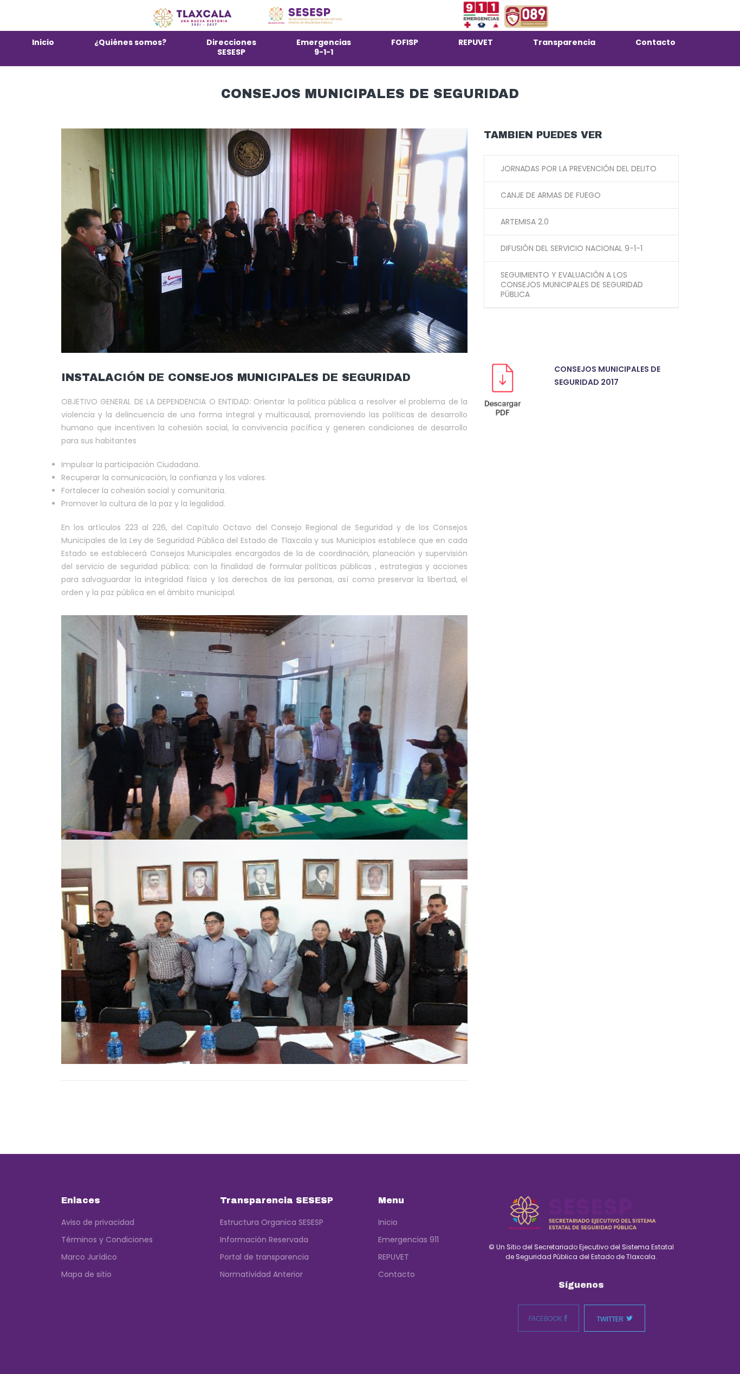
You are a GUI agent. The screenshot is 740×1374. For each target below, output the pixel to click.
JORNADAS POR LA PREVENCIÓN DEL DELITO (579, 168)
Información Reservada (264, 1239)
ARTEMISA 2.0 (525, 221)
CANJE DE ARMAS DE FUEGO (551, 195)
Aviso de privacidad (97, 1222)
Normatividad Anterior (261, 1274)
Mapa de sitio (86, 1274)
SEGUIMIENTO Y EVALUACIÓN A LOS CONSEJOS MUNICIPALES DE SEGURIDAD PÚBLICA (572, 284)
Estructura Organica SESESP (271, 1222)
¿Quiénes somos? (130, 42)
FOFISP (404, 42)
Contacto (655, 42)
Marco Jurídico (89, 1257)
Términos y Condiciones (107, 1239)
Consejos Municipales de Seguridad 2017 (607, 376)
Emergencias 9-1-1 (323, 47)
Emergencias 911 (408, 1239)
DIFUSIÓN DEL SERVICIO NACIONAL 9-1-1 (571, 248)
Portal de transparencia (264, 1257)
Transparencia (564, 42)
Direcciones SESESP (231, 47)
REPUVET (475, 42)
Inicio (43, 42)
